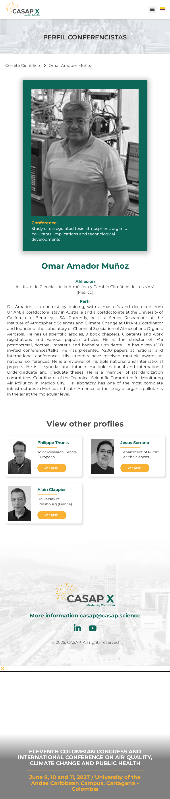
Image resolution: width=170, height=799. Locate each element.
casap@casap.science (110, 615)
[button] (152, 9)
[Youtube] (93, 628)
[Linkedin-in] (77, 628)
